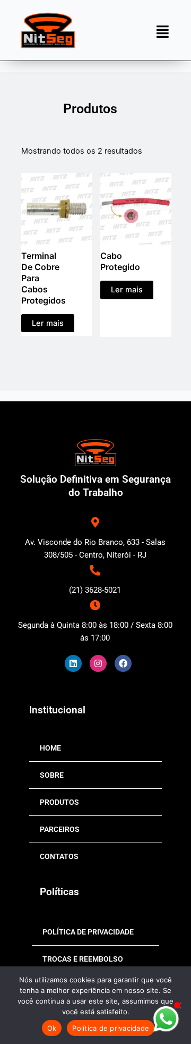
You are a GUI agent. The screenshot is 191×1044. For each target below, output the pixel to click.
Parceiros (60, 829)
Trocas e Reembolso (82, 959)
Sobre (52, 775)
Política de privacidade (110, 1028)
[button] (162, 31)
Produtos (59, 802)
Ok (52, 1028)
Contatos (59, 856)
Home (50, 748)
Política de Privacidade (88, 932)
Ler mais (48, 323)
